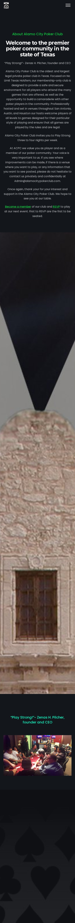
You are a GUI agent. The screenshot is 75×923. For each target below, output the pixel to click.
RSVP (56, 207)
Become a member (18, 207)
